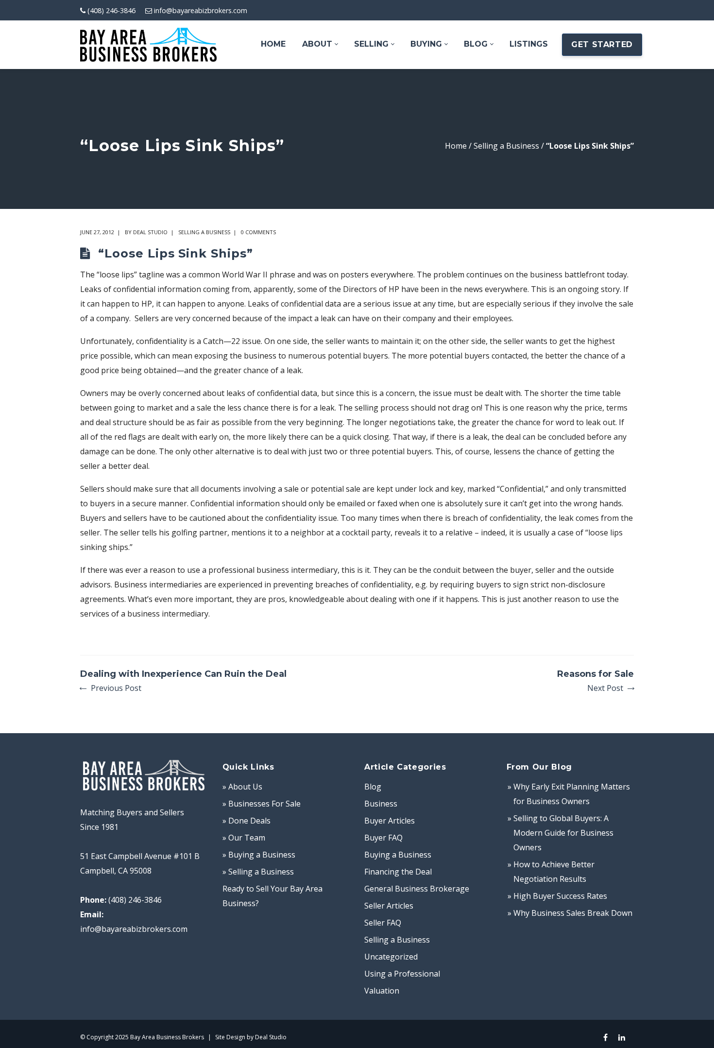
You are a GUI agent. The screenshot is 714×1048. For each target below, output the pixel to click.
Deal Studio (150, 232)
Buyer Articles (389, 820)
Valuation (381, 990)
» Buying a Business (258, 854)
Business (380, 803)
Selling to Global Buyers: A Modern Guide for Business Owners (563, 833)
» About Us (242, 786)
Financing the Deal (398, 871)
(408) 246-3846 (111, 10)
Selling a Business (506, 145)
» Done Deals (246, 820)
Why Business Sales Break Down (572, 913)
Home (456, 145)
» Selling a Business (258, 871)
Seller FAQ (382, 922)
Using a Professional (402, 973)
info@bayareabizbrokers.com (200, 10)
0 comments (258, 232)
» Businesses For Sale (261, 803)
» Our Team (243, 837)
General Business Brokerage (416, 888)
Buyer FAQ (383, 837)
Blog (372, 786)
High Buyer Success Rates (560, 896)
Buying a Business (397, 854)
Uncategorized (391, 956)
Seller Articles (388, 905)
